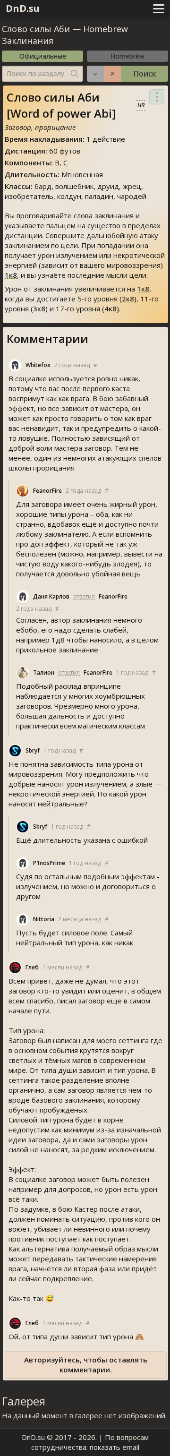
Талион (43, 672)
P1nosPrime (49, 863)
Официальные (42, 55)
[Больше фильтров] (95, 74)
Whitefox (38, 365)
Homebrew (127, 55)
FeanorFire (47, 491)
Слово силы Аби (36, 28)
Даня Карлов (51, 596)
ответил (84, 596)
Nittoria (43, 919)
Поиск (144, 74)
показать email (114, 1447)
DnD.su (23, 8)
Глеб (32, 967)
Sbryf (33, 750)
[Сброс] (112, 74)
